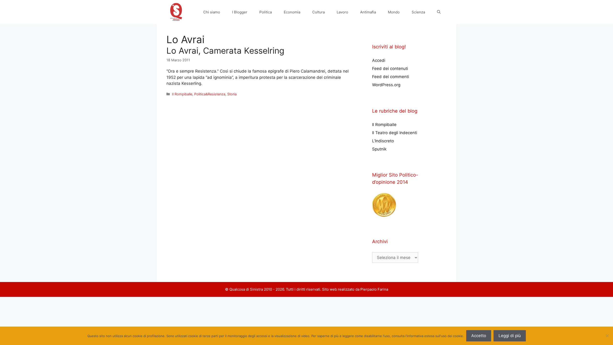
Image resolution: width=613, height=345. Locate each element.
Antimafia (368, 12)
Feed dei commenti (390, 76)
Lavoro (342, 12)
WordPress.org (386, 84)
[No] (607, 335)
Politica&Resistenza (209, 94)
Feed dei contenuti (390, 68)
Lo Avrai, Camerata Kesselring (225, 51)
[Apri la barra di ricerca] (439, 12)
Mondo (394, 12)
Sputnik (379, 149)
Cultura (318, 12)
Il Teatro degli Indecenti (394, 132)
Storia (232, 94)
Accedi (378, 60)
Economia (292, 12)
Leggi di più (510, 335)
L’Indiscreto (383, 140)
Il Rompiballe (182, 94)
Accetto (478, 335)
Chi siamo (211, 12)
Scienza (418, 12)
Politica (265, 12)
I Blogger (239, 12)
